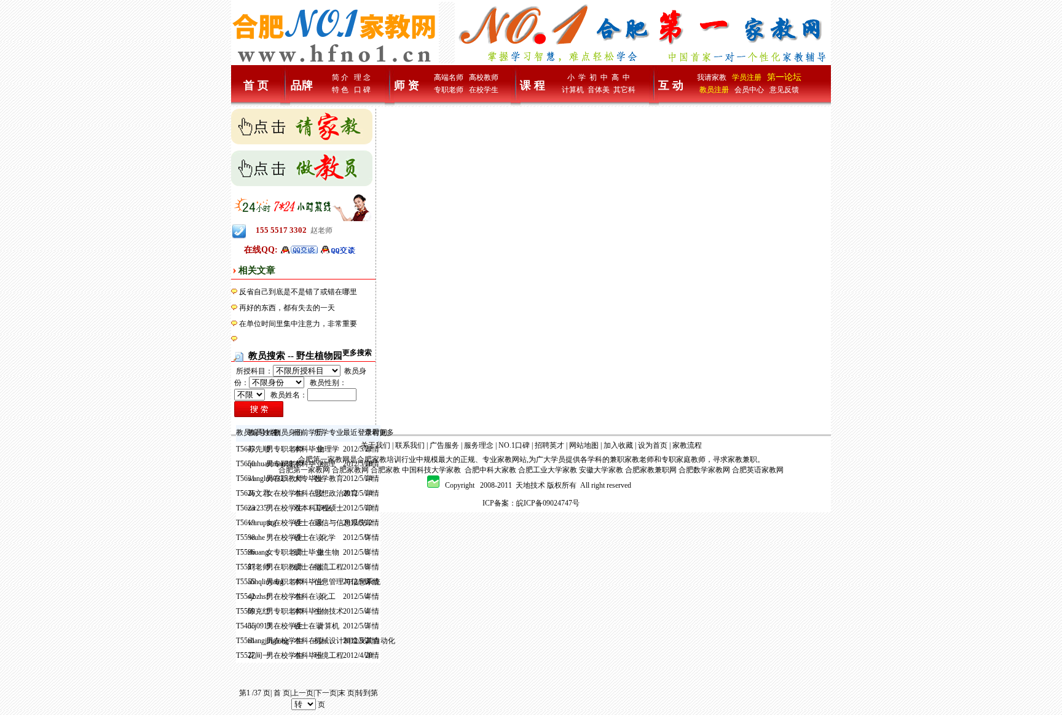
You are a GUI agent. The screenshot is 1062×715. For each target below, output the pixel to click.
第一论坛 (784, 77)
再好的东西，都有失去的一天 (287, 307)
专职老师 (448, 89)
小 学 (576, 77)
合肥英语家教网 (758, 470)
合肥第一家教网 (324, 459)
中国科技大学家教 (431, 470)
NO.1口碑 (514, 445)
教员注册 (714, 89)
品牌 (302, 85)
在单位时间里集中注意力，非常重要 (298, 323)
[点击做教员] (301, 167)
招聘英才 (549, 445)
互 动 (670, 85)
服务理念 (479, 445)
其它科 (624, 89)
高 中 (621, 77)
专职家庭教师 (683, 459)
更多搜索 (357, 352)
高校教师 (483, 77)
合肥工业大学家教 (547, 470)
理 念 (362, 77)
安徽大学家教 (601, 470)
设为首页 (652, 445)
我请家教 (711, 77)
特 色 (340, 89)
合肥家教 (372, 459)
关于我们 (375, 445)
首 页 (256, 85)
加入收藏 (618, 445)
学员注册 (746, 77)
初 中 (598, 77)
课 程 (532, 85)
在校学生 (483, 89)
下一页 (326, 693)
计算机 (573, 89)
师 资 (406, 85)
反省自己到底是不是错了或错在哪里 (298, 291)
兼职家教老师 (632, 459)
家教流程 (687, 445)
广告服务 (444, 445)
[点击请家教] (301, 126)
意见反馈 (784, 89)
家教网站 (512, 459)
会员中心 (749, 89)
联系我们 (410, 445)
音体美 (599, 89)
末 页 (346, 693)
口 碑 (362, 89)
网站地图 (584, 445)
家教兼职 (742, 459)
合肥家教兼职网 (651, 470)
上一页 (302, 693)
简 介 (340, 77)
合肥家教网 (350, 470)
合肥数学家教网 (704, 470)
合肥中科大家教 (490, 470)
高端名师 (448, 77)
